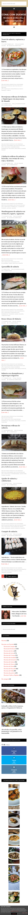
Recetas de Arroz (9, 651)
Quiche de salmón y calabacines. (9, 479)
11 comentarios (13, 323)
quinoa (9, 208)
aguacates (16, 261)
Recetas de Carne (9, 653)
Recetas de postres (9, 673)
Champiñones (17, 419)
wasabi (3, 149)
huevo (21, 88)
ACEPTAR (14, 913)
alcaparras (4, 263)
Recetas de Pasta (19, 311)
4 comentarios (7, 270)
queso (17, 314)
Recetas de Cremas (9, 655)
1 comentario (13, 431)
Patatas (23, 368)
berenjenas (16, 147)
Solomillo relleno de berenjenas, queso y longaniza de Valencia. (12, 707)
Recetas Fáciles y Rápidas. (11, 675)
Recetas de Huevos (6, 85)
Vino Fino (4, 422)
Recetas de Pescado (19, 145)
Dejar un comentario (15, 45)
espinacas (16, 88)
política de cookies (15, 911)
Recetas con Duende (17, 84)
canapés (15, 570)
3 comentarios (13, 164)
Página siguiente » (12, 576)
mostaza (15, 263)
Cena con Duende (14, 14)
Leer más (23, 616)
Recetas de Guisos (9, 662)
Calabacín (21, 206)
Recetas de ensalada (10, 657)
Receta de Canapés (16, 567)
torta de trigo (5, 315)
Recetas (3, 640)
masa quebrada (5, 528)
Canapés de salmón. (9, 531)
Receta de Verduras (17, 144)
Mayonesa (18, 148)
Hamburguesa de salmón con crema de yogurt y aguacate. (13, 212)
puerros (3, 208)
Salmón (3, 90)
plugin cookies (24, 912)
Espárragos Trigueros (7, 148)
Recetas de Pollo (8, 671)
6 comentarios (7, 105)
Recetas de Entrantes (7, 311)
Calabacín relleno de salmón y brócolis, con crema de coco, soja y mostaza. (13, 158)
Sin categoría (5, 679)
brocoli (15, 206)
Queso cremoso (15, 528)
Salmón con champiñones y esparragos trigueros (12, 374)
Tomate (8, 90)
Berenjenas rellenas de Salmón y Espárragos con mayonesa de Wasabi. (14, 99)
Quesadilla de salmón (10, 267)
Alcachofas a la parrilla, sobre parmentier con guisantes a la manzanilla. (11, 731)
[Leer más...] (5, 80)
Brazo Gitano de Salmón (11, 319)
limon (10, 263)
